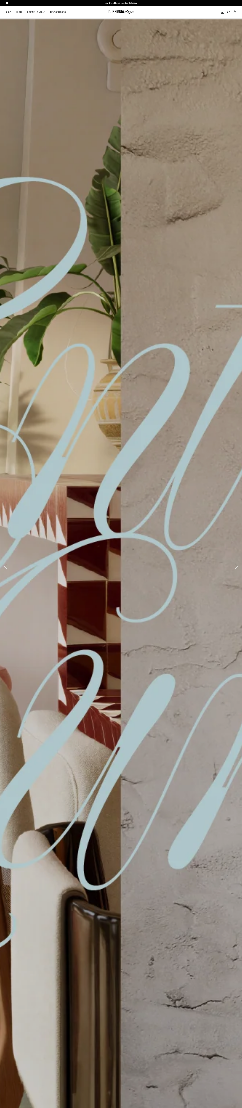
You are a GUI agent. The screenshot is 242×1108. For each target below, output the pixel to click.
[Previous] (5, 566)
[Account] (222, 12)
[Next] (236, 566)
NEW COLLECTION (58, 12)
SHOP (8, 12)
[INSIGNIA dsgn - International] (121, 12)
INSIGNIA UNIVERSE (36, 12)
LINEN (19, 12)
